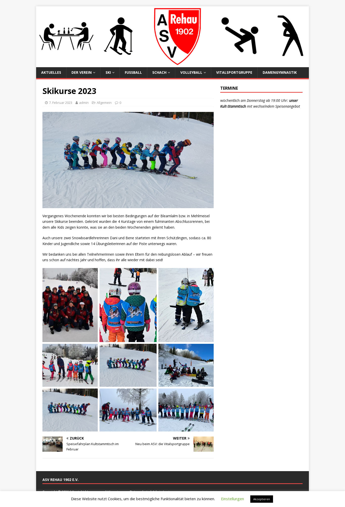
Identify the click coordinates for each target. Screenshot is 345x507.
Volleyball (191, 72)
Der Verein (81, 72)
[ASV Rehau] (172, 64)
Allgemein (104, 102)
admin (84, 102)
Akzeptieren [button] (261, 499)
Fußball (133, 72)
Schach (159, 72)
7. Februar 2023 (60, 102)
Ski (108, 72)
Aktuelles (51, 72)
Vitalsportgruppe (234, 72)
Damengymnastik (280, 72)
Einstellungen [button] (232, 498)
